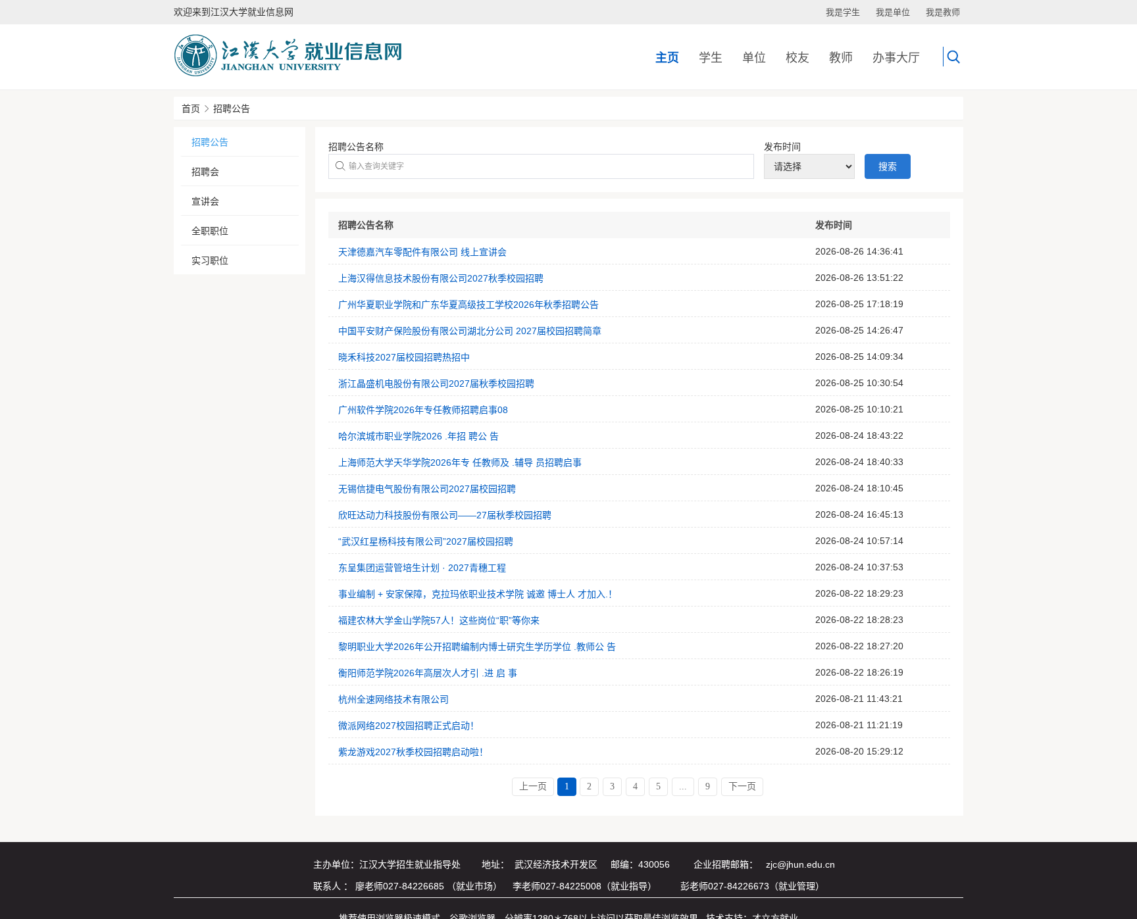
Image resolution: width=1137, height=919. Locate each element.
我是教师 (943, 12)
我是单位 (893, 12)
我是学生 (843, 12)
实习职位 (209, 260)
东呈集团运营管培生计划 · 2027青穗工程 (422, 567)
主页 (667, 57)
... (683, 786)
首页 (191, 108)
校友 (797, 57)
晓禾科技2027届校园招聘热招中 (404, 357)
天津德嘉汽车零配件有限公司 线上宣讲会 (422, 252)
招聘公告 (231, 108)
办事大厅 (896, 57)
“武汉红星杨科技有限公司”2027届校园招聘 (425, 541)
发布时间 (782, 146)
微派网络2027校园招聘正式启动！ (408, 725)
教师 (841, 57)
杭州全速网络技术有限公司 (393, 699)
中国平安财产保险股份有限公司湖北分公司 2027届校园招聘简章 (469, 331)
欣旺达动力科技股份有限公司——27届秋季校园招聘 (444, 515)
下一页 (742, 786)
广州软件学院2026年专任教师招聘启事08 (423, 410)
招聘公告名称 (356, 146)
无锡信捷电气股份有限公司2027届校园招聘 (427, 489)
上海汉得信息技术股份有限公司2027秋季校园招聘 (440, 278)
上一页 (533, 786)
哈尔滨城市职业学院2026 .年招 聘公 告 (418, 436)
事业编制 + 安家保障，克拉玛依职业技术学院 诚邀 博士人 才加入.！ (477, 594)
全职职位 (209, 231)
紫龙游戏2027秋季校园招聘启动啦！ (413, 752)
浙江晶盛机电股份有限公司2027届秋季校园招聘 (436, 383)
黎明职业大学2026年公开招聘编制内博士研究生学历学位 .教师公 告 (477, 646)
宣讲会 (205, 201)
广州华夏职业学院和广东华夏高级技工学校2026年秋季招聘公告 (468, 304)
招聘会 (205, 171)
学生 (710, 57)
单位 (754, 57)
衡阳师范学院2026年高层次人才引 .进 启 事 (427, 673)
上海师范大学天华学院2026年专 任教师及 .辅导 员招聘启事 (460, 462)
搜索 (887, 166)
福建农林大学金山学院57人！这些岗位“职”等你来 (439, 620)
